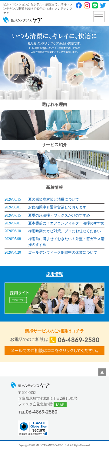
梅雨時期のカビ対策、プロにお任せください (64, 231)
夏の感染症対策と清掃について (53, 199)
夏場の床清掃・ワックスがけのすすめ (59, 215)
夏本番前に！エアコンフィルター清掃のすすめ (66, 223)
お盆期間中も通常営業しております (57, 207)
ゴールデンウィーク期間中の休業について (62, 252)
